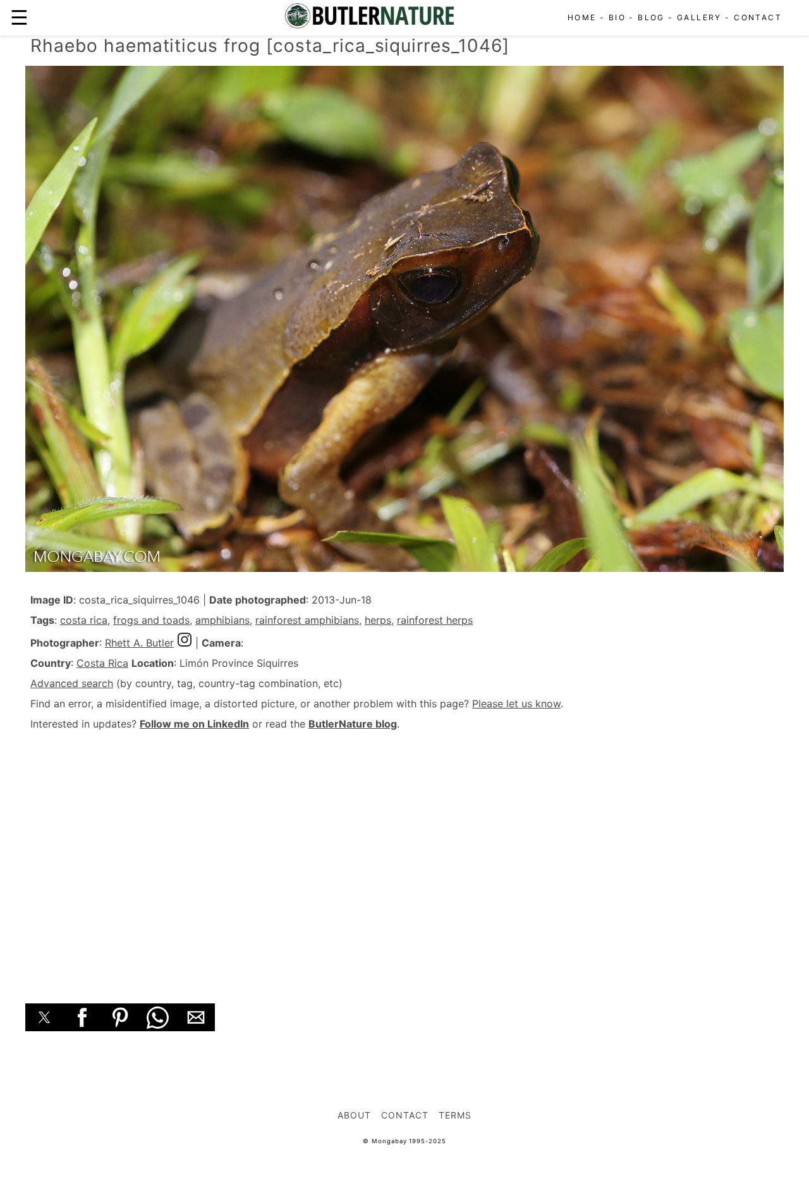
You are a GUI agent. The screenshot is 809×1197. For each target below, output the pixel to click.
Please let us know (516, 703)
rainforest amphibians (307, 620)
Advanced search (71, 683)
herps (378, 620)
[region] (404, 853)
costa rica (83, 620)
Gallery (699, 17)
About (354, 1115)
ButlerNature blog (352, 723)
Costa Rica (102, 663)
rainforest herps (435, 620)
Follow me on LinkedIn (194, 723)
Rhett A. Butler (139, 642)
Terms (455, 1115)
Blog (651, 17)
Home (582, 17)
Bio (617, 17)
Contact (758, 17)
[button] (44, 1017)
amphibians (222, 620)
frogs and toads (151, 620)
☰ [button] (19, 17)
